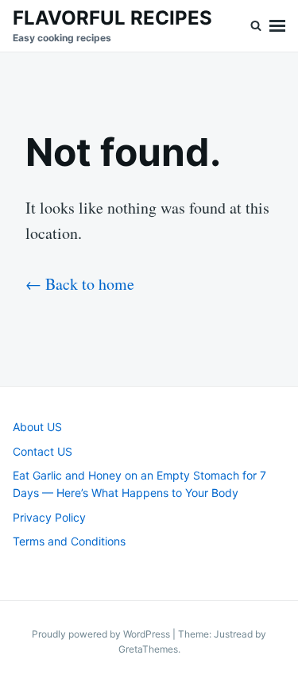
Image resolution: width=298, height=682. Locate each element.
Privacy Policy (49, 517)
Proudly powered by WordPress (102, 634)
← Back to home (79, 284)
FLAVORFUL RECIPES (112, 17)
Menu (277, 26)
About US (37, 426)
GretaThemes (148, 649)
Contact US (42, 451)
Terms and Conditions (69, 541)
